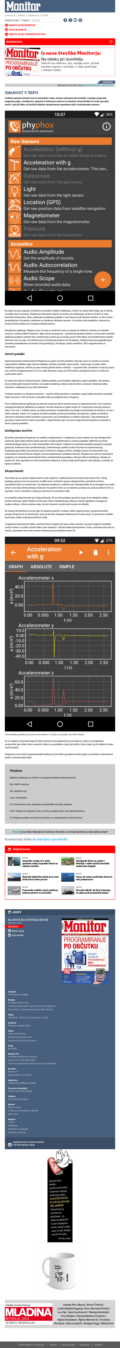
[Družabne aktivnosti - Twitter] (69, 20)
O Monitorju (10, 15)
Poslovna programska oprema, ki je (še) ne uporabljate (32, 1063)
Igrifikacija (13, 1125)
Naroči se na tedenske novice (27, 34)
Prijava (25, 20)
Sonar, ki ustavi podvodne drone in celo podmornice (94, 878)
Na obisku (12, 1048)
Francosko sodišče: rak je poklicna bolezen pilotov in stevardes (40, 891)
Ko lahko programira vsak (19, 1037)
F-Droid (11, 1122)
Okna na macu (14, 1107)
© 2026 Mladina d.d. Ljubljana (31, 1344)
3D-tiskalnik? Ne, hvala (18, 1002)
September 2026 (15, 923)
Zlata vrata (13, 1114)
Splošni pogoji (68, 1344)
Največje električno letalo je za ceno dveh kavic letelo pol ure (40, 878)
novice (25, 858)
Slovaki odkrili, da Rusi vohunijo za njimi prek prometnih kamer (93, 891)
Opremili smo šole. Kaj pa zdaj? (21, 1060)
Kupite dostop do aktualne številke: (28, 1142)
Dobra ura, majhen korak (19, 1025)
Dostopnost (85, 1344)
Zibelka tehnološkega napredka (22, 1083)
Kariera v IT (13, 1071)
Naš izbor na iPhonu (17, 1132)
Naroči (16, 831)
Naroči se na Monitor (22, 25)
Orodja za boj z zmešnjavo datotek (23, 1110)
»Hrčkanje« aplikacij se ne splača (22, 1056)
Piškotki (21, 15)
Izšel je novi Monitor (17, 1033)
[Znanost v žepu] (60, 208)
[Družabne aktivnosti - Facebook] (64, 20)
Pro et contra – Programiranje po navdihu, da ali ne (30, 1009)
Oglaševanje (33, 15)
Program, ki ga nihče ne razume (22, 1040)
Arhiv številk (17, 935)
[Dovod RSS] (79, 20)
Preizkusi (108, 82)
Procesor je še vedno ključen (20, 1091)
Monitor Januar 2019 (103, 85)
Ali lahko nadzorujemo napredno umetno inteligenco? (32, 1006)
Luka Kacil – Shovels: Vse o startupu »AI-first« (28, 1017)
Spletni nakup (18, 29)
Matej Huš (88, 85)
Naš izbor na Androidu (18, 1129)
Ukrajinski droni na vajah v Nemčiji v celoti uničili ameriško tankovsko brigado (93, 863)
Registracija (12, 20)
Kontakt (44, 15)
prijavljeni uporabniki (52, 839)
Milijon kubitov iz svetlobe (19, 1075)
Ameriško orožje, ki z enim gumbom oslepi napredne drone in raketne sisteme (40, 863)
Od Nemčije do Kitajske (18, 994)
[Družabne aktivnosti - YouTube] (74, 20)
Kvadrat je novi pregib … (18, 1099)
